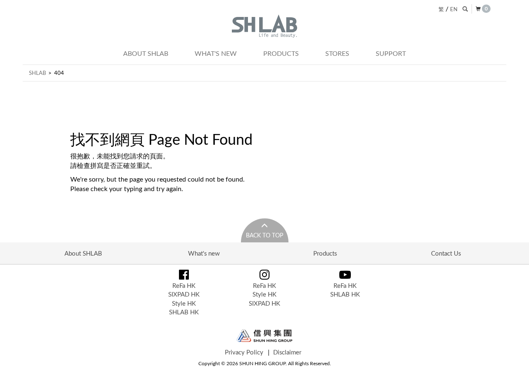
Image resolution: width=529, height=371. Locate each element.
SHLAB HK (184, 312)
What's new (216, 53)
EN (454, 9)
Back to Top (264, 235)
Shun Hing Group (264, 335)
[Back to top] (514, 356)
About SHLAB (145, 53)
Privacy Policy (244, 352)
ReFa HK (183, 285)
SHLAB (37, 73)
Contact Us (446, 253)
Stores (337, 53)
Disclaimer (287, 352)
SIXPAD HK (184, 294)
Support (391, 53)
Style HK (184, 303)
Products (281, 53)
